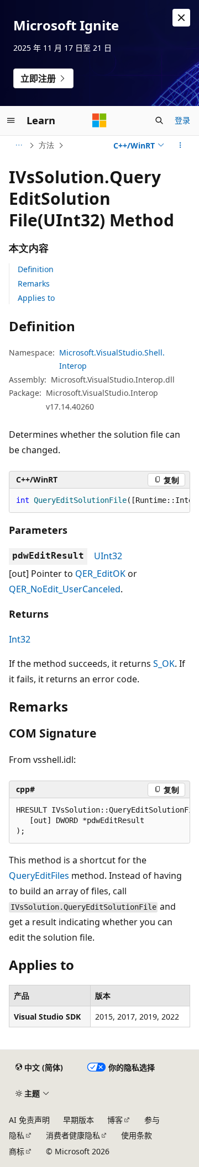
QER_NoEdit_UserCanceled (65, 589)
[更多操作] (180, 145)
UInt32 (108, 556)
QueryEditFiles (39, 875)
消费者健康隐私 (73, 1135)
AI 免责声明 (29, 1120)
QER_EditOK (100, 573)
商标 (16, 1151)
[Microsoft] (99, 120)
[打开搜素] (159, 120)
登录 (182, 120)
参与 (152, 1120)
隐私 (16, 1135)
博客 (115, 1120)
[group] (99, 501)
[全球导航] (11, 120)
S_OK (164, 663)
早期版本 (78, 1120)
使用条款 (136, 1135)
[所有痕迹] (18, 145)
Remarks (34, 283)
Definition (36, 269)
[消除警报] (181, 17)
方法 (46, 145)
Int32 (19, 639)
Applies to (36, 298)
